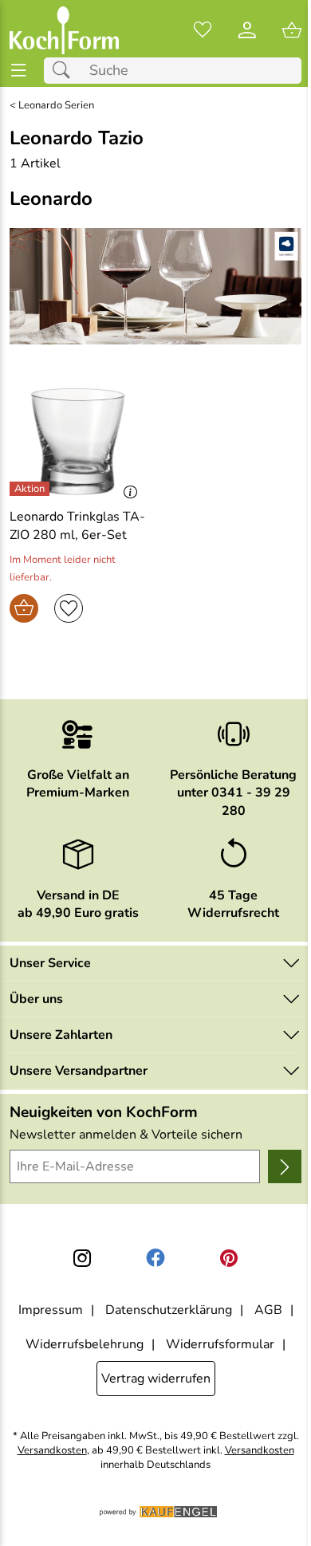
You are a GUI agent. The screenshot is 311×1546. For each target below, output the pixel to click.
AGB (268, 1310)
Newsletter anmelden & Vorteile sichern (126, 1134)
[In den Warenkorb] (24, 608)
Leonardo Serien (56, 105)
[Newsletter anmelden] (284, 1166)
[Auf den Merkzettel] (68, 608)
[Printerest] (229, 1258)
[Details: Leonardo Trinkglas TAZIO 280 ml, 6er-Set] (31, 489)
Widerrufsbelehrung (85, 1344)
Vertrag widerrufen (156, 1378)
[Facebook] (155, 1258)
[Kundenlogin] (247, 30)
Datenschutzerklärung (168, 1310)
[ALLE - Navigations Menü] (18, 70)
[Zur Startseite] (64, 30)
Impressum (50, 1310)
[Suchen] (65, 70)
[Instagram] (82, 1258)
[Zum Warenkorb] (291, 30)
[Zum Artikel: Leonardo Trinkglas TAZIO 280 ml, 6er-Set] (78, 441)
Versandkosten (52, 1450)
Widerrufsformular (220, 1344)
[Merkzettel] (202, 30)
